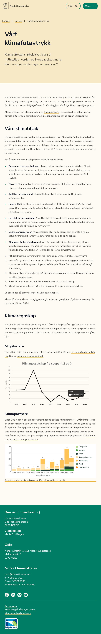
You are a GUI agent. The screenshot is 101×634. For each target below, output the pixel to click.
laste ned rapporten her (25, 439)
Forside (6, 21)
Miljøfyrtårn (65, 97)
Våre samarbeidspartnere (18, 613)
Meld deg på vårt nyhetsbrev (20, 609)
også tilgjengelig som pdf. (30, 356)
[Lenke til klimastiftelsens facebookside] (8, 595)
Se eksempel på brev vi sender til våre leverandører (32, 292)
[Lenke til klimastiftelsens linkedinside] (14, 595)
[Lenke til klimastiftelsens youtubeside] (27, 595)
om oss (18, 21)
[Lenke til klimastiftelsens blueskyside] (20, 595)
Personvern (11, 606)
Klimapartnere (51, 112)
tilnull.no (90, 435)
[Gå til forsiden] (16, 6)
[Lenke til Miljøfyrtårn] (50, 622)
